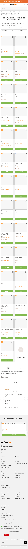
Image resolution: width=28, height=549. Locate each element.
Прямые (3, 458)
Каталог (3, 494)
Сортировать (4, 30)
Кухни (2, 480)
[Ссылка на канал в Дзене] (9, 523)
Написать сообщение (14, 531)
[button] (7, 69)
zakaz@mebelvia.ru (5, 517)
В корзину (7, 57)
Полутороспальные (19, 459)
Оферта (3, 507)
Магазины (17, 496)
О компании (17, 494)
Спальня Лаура (8, 409)
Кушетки (3, 461)
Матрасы (3, 470)
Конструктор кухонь (5, 487)
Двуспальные (18, 461)
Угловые (3, 459)
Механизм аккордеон (6, 465)
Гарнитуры (3, 482)
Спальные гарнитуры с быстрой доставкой (15, 23)
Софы (2, 463)
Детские (3, 475)
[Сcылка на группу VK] (2, 523)
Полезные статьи (5, 505)
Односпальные (18, 458)
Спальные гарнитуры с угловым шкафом (10, 27)
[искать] (25, 8)
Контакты (17, 500)
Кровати (17, 456)
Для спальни (18, 477)
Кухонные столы (5, 485)
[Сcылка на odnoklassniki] (4, 523)
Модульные (3, 483)
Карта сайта (17, 503)
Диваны (3, 456)
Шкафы (16, 470)
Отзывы (3, 509)
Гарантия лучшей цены (20, 498)
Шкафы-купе (17, 471)
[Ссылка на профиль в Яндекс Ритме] (11, 523)
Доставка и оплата (5, 498)
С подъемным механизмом (21, 463)
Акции (2, 496)
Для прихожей (18, 475)
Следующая (20, 368)
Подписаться (25, 542)
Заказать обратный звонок (7, 515)
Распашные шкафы (19, 473)
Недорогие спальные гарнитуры (8, 25)
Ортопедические (5, 467)
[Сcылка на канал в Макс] (6, 523)
